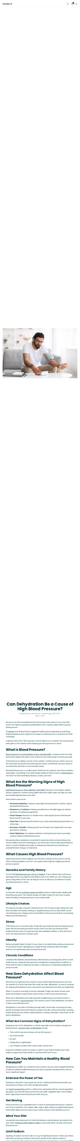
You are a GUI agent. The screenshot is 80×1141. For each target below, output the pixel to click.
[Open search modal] (68, 4)
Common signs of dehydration (29, 1028)
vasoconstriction (26, 1001)
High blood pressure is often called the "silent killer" (25, 790)
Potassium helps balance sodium (28, 1123)
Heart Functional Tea (17, 1089)
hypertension (67, 773)
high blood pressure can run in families (30, 874)
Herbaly (11, 732)
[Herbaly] (7, 4)
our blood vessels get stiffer (32, 892)
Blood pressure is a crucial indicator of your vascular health (28, 754)
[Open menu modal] (76, 4)
